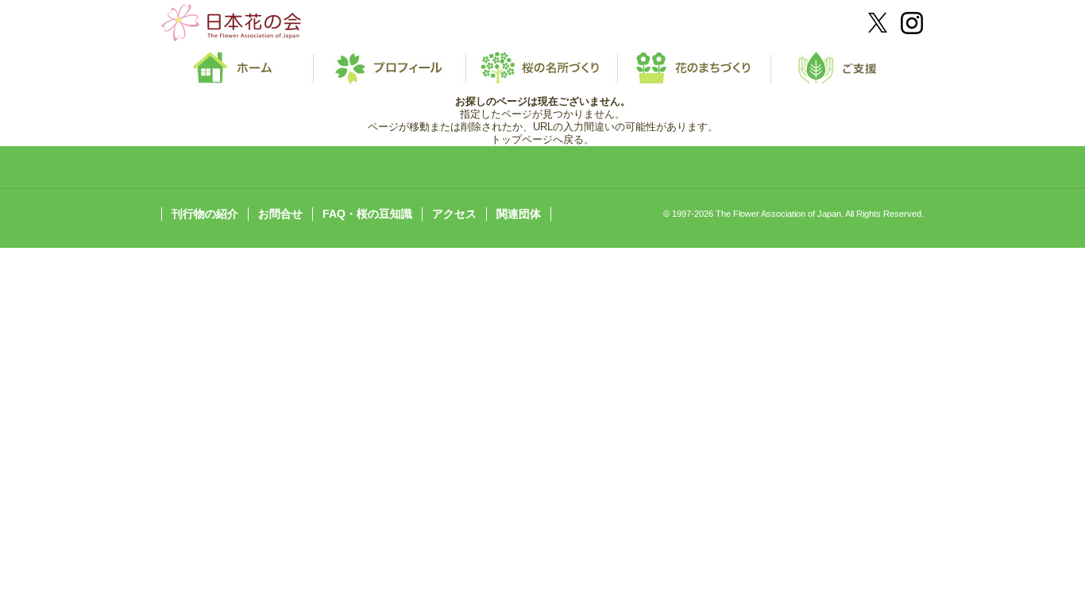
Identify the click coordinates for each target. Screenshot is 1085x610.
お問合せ (280, 213)
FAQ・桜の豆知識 (367, 213)
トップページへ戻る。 (542, 139)
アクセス (454, 213)
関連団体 (518, 213)
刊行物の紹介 (205, 213)
